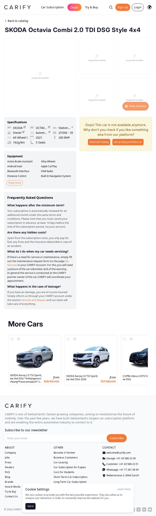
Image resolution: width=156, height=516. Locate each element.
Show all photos (137, 106)
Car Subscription (52, 7)
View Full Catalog (99, 142)
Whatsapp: (122, 469)
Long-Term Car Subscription (70, 482)
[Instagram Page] (138, 509)
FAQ (7, 472)
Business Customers (66, 457)
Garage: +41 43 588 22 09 (121, 458)
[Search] (111, 7)
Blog (7, 477)
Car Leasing (61, 462)
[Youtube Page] (150, 509)
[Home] (17, 7)
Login (138, 7)
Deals (74, 7)
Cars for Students (64, 472)
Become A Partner (64, 452)
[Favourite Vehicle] (18, 339)
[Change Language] (149, 7)
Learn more (124, 489)
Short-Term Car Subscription (70, 477)
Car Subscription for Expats (70, 467)
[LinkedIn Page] (144, 509)
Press (8, 462)
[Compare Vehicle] (12, 339)
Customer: (122, 464)
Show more (14, 182)
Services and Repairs (33, 300)
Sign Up (122, 7)
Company (10, 452)
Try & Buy (91, 7)
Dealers (9, 467)
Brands (9, 482)
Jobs (7, 457)
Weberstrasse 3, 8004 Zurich (122, 475)
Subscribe (117, 438)
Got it (30, 506)
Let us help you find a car (128, 142)
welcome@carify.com (118, 452)
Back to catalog (18, 21)
